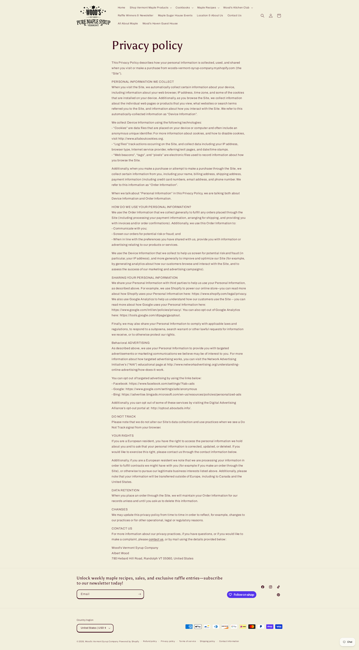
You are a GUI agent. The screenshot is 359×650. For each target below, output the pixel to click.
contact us (156, 539)
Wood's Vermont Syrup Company (102, 641)
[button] (150, 8)
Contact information (229, 641)
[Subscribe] (139, 594)
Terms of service (187, 641)
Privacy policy (168, 641)
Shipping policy (207, 641)
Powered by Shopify (129, 641)
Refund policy (150, 641)
